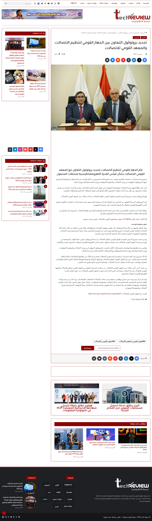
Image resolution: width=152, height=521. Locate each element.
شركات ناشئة (104, 3)
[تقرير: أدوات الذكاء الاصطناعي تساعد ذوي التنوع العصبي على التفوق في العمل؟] (100, 434)
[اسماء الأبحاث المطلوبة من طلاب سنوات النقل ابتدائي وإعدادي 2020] (39, 180)
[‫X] (139, 60)
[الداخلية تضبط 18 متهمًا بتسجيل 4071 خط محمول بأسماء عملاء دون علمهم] (36, 75)
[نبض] (38, 3)
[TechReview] (131, 16)
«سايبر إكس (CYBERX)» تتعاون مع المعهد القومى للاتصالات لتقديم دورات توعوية (111, 219)
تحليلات (130, 3)
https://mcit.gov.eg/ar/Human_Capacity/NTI (105, 294)
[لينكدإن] (134, 60)
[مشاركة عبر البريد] (107, 60)
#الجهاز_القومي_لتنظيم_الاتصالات (131, 341)
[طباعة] (94, 358)
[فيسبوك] (144, 60)
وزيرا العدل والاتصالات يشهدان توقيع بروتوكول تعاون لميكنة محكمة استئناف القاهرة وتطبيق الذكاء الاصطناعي (14, 58)
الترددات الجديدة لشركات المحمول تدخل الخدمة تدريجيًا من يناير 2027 (36, 53)
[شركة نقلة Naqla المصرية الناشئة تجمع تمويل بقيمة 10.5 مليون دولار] (68, 439)
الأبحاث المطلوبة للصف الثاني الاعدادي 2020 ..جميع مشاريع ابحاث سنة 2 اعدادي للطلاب (19, 169)
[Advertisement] (100, 149)
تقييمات (122, 3)
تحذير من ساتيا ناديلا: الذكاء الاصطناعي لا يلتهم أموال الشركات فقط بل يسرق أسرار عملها (134, 447)
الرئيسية (146, 3)
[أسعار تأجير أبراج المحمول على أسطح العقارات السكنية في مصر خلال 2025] (39, 193)
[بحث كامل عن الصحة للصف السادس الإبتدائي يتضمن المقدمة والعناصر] (39, 213)
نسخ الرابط (87, 348)
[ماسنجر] (112, 60)
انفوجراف (114, 3)
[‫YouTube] (25, 149)
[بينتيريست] (123, 60)
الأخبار (138, 3)
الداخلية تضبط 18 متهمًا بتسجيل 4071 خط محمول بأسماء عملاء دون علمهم (37, 86)
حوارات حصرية (92, 3)
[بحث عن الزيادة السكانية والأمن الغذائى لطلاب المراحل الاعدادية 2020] (39, 204)
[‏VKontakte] (104, 358)
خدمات (82, 3)
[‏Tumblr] (128, 60)
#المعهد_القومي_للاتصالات (104, 341)
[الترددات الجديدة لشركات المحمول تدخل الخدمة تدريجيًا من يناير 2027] (36, 43)
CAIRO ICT (74, 3)
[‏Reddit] (118, 60)
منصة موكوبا (107, 517)
